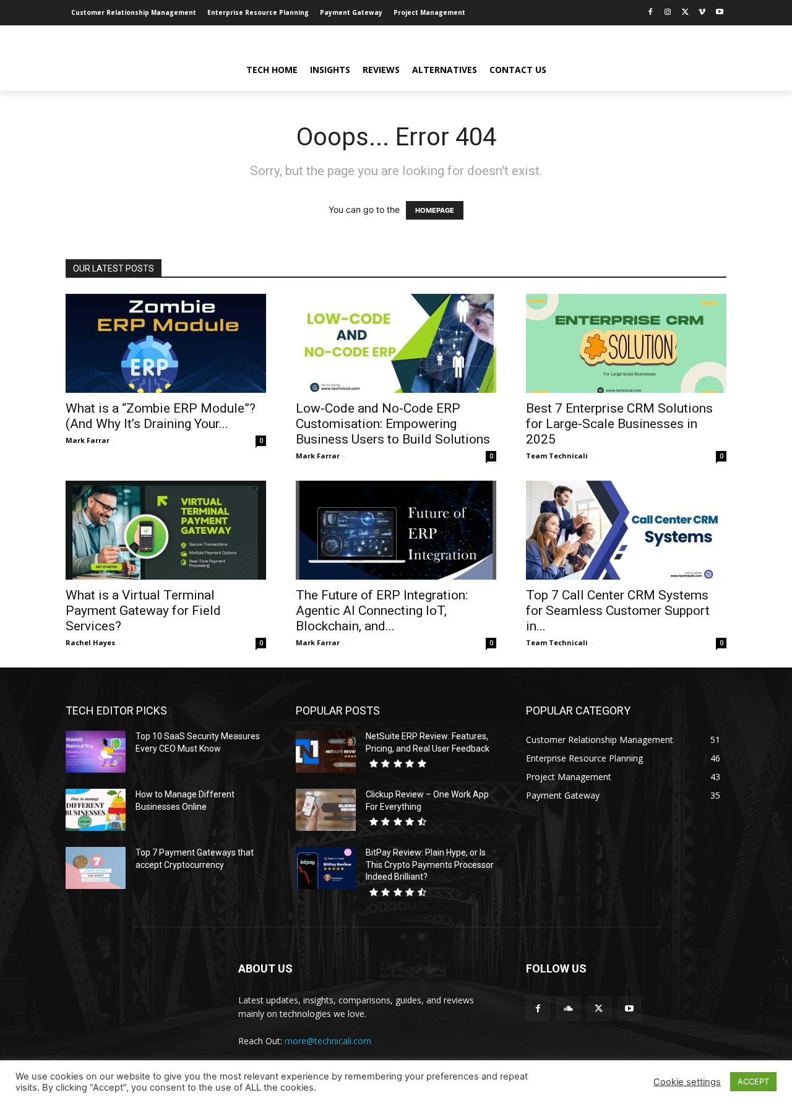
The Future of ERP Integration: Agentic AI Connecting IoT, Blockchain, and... (382, 610)
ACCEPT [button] (753, 1081)
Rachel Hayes (90, 642)
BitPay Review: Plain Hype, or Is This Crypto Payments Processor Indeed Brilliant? (430, 865)
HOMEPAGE (434, 210)
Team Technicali (557, 455)
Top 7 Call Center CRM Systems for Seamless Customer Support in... (618, 610)
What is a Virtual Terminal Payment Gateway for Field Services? (143, 610)
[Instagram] (668, 13)
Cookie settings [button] (687, 1082)
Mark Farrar (88, 440)
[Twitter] (685, 13)
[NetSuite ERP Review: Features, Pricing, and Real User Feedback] (326, 752)
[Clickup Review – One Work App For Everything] (326, 810)
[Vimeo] (702, 13)
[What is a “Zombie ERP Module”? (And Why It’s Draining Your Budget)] (166, 343)
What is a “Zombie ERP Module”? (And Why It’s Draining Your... (161, 416)
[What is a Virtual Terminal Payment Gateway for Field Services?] (166, 530)
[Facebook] (651, 13)
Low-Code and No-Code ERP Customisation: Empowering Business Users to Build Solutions (393, 424)
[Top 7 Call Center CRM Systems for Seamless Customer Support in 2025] (626, 530)
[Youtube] (719, 13)
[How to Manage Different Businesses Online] (96, 810)
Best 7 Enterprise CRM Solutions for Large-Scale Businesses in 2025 (619, 424)
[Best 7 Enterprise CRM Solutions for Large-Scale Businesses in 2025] (626, 343)
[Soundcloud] (568, 1009)
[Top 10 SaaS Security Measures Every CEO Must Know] (96, 752)
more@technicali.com (328, 1041)
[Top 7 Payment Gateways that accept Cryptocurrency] (96, 868)
